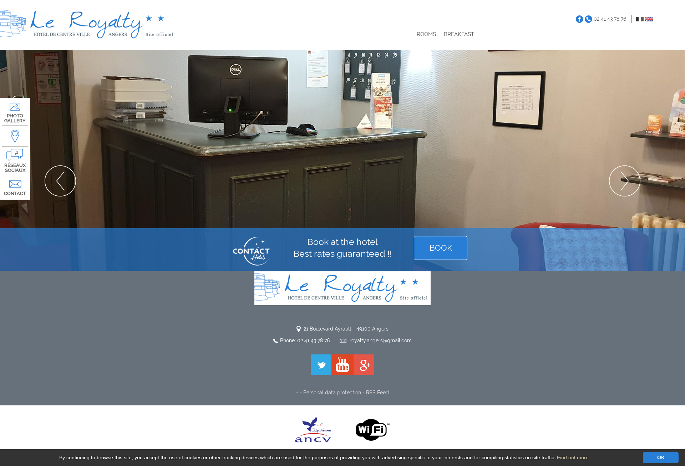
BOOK (441, 247)
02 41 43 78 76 (610, 19)
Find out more (573, 457)
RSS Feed (377, 392)
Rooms (426, 34)
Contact (15, 193)
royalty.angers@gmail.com (381, 340)
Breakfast (459, 34)
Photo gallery (15, 118)
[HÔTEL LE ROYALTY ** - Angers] (342, 288)
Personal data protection (332, 392)
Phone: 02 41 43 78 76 (305, 340)
